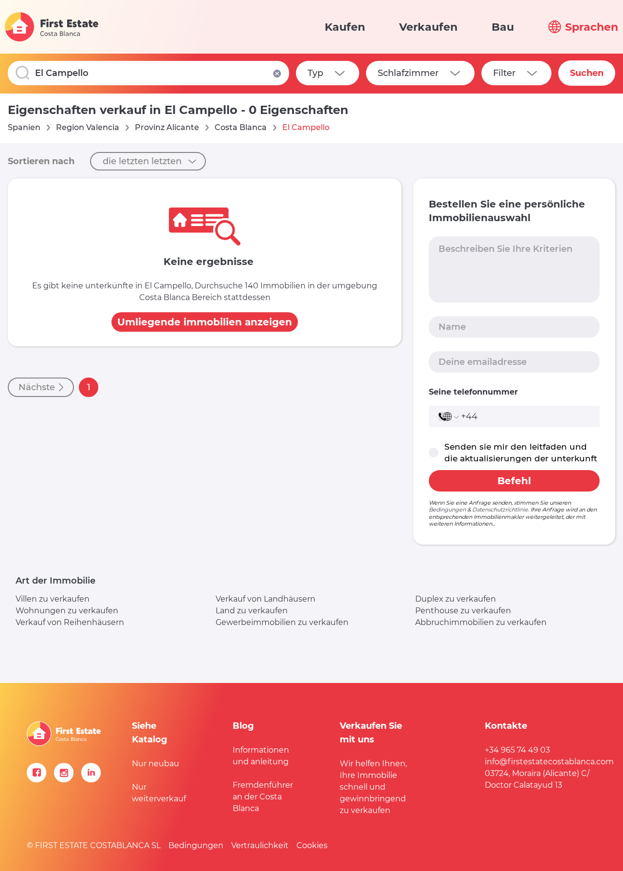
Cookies (312, 845)
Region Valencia (87, 127)
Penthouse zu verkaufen (463, 610)
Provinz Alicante (167, 127)
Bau (503, 27)
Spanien (24, 127)
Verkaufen (428, 27)
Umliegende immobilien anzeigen (204, 322)
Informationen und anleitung (261, 755)
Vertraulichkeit (260, 845)
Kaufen (345, 27)
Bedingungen (447, 509)
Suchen (587, 73)
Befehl (514, 481)
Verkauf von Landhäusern (265, 599)
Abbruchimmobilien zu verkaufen (481, 622)
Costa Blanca (241, 127)
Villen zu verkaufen (53, 599)
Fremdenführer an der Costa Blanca (263, 796)
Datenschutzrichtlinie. (500, 509)
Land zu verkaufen (252, 610)
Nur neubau (155, 763)
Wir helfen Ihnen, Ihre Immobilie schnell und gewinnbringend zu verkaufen (373, 787)
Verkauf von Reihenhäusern (70, 622)
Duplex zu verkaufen (455, 599)
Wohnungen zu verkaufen (67, 610)
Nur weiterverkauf (159, 792)
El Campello (306, 127)
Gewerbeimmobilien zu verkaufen (282, 622)
